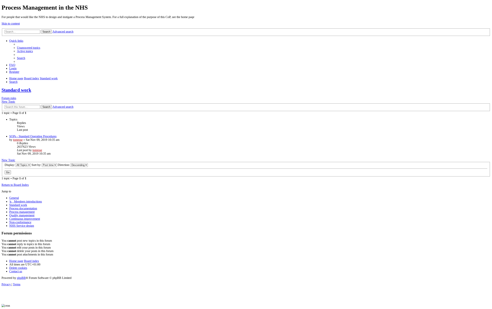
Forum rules (9, 98)
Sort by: (37, 164)
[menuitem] (28, 47)
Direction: (64, 164)
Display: (10, 164)
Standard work (16, 89)
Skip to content (11, 23)
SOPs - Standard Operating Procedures (33, 136)
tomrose (18, 139)
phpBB (21, 277)
